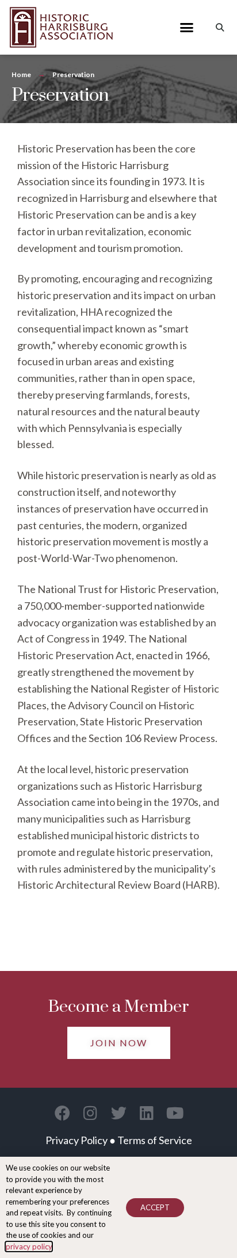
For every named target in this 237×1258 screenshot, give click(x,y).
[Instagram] (90, 1113)
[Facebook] (62, 1113)
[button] (187, 28)
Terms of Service (154, 1140)
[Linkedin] (147, 1113)
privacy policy (29, 1246)
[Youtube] (175, 1113)
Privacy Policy (76, 1140)
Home (21, 74)
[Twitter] (119, 1113)
